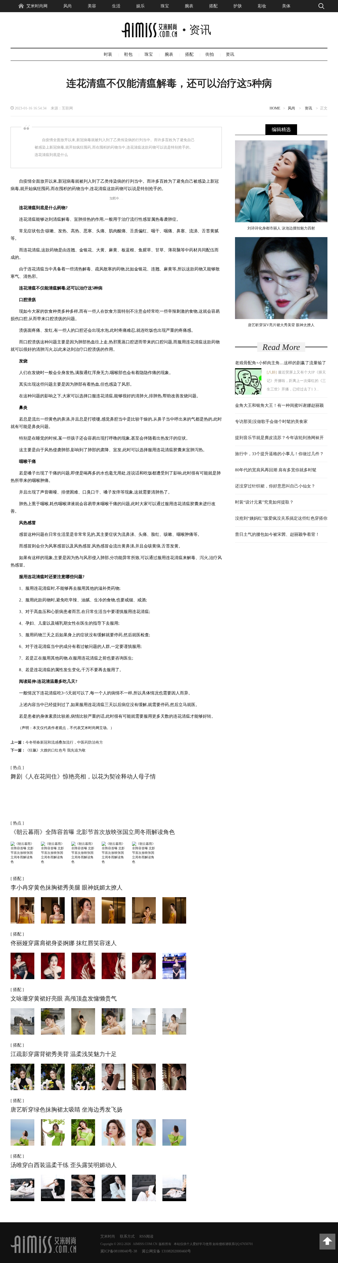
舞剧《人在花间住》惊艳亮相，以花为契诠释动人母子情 (83, 776)
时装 (108, 54)
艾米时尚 (107, 1236)
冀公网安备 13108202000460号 (166, 1251)
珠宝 (165, 6)
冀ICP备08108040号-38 (118, 1251)
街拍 (209, 54)
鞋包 (128, 54)
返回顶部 (327, 1242)
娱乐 (140, 6)
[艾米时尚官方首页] (43, 1252)
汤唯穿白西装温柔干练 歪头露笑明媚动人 (64, 1165)
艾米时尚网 (37, 6)
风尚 (67, 6)
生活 (116, 6)
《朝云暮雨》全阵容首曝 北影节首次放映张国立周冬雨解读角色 (93, 832)
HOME (275, 108)
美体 (286, 6)
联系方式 (127, 1236)
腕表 (189, 6)
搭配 (213, 6)
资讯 (230, 54)
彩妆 (262, 6)
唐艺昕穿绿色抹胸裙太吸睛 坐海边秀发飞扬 (67, 1109)
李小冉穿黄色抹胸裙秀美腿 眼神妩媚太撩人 (67, 887)
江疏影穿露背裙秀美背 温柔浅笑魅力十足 (64, 1054)
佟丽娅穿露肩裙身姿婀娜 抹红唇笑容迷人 (64, 943)
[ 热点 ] (17, 767)
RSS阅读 (146, 1236)
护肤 (237, 6)
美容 (92, 6)
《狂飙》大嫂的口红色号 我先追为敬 (55, 750)
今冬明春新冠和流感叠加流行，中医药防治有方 (64, 742)
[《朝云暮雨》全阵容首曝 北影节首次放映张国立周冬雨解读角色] (22, 862)
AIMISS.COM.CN (145, 1244)
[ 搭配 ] (17, 878)
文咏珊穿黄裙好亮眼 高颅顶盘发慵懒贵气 (64, 998)
